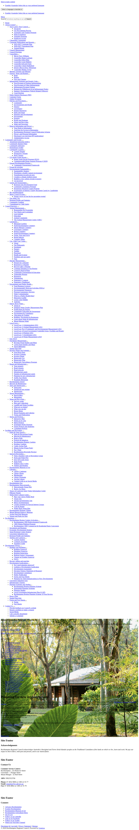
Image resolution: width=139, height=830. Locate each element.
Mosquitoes (18, 397)
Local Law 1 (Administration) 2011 (26, 325)
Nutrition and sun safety (22, 257)
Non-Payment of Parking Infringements (27, 83)
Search (3, 19)
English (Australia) (24, 5)
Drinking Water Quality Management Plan (28, 307)
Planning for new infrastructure (24, 376)
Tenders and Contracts (17, 538)
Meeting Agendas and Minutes (20, 71)
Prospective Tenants (21, 153)
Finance (16, 107)
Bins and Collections (21, 403)
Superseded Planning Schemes (24, 588)
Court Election (19, 93)
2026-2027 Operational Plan (23, 46)
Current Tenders (19, 540)
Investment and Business (18, 528)
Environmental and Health (23, 105)
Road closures (19, 368)
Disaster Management (17, 261)
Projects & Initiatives (21, 440)
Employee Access (20, 38)
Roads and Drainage (21, 120)
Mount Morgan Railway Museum (21, 512)
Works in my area (20, 421)
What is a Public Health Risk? (24, 296)
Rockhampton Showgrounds (19, 485)
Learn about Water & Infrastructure (26, 319)
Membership (18, 475)
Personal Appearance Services (24, 292)
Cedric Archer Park (20, 446)
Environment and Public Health (20, 284)
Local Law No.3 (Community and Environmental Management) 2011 (38, 329)
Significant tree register (22, 389)
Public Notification (20, 575)
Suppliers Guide (19, 543)
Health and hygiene (20, 255)
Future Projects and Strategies (24, 426)
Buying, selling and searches (19, 561)
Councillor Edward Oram (22, 64)
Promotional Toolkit (16, 148)
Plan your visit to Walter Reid (24, 497)
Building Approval (20, 549)
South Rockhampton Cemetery (24, 233)
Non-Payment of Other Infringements (27, 85)
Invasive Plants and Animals (19, 350)
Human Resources (20, 110)
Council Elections (16, 52)
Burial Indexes (19, 237)
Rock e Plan (14, 596)
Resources (17, 276)
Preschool (17, 253)
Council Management (17, 50)
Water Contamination (21, 294)
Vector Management (16, 393)
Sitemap (35, 826)
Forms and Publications (22, 415)
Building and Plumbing (18, 547)
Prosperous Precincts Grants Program (26, 189)
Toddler (16, 251)
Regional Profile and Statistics (20, 200)
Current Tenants (19, 151)
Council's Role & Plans (22, 270)
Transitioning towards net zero (24, 175)
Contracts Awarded (20, 542)
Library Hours (19, 473)
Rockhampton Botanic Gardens (25, 442)
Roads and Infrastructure (18, 364)
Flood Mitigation (19, 346)
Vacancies (17, 29)
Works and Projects (16, 417)
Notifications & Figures (22, 309)
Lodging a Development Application (26, 567)
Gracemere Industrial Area (19, 534)
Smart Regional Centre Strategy (20, 532)
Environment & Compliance (23, 313)
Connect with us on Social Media (25, 481)
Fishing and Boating (21, 465)
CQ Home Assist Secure (18, 157)
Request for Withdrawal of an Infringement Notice (31, 89)
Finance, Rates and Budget (19, 73)
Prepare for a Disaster (21, 263)
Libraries (13, 469)
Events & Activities (16, 167)
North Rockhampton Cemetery (24, 226)
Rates (16, 75)
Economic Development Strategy (21, 530)
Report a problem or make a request (22, 610)
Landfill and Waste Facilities (23, 405)
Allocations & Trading (21, 315)
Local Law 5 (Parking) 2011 (23, 333)
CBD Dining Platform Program (24, 524)
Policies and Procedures (18, 101)
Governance (18, 109)
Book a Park (18, 438)
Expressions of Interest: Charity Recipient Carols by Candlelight (36, 190)
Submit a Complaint (16, 616)
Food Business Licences (22, 286)
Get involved (18, 181)
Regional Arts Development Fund (25, 185)
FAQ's (16, 559)
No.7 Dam (17, 450)
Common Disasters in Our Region (25, 268)
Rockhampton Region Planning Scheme (27, 586)
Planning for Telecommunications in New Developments (33, 579)
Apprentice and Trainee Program (25, 32)
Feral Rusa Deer (19, 352)
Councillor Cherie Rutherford (24, 66)
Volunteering (18, 278)
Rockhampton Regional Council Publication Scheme (32, 132)
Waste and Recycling (21, 122)
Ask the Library (19, 479)
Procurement (18, 116)
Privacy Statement (25, 826)
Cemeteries (13, 222)
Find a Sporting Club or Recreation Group (28, 456)
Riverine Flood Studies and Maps (25, 343)
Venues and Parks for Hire (19, 516)
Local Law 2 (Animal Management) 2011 (28, 327)
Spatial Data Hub (15, 348)
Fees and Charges (20, 79)
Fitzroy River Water (16, 304)
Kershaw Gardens (20, 444)
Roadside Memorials (21, 380)
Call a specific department (18, 614)
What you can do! (20, 409)
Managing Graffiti (20, 298)
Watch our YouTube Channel (15, 822)
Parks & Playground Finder (23, 434)
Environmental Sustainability (19, 169)
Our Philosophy (19, 245)
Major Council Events (17, 194)
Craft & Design (19, 506)
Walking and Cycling (21, 464)
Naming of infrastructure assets (24, 374)
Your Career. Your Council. (19, 27)
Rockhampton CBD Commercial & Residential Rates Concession (36, 526)
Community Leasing (17, 150)
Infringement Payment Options (24, 87)
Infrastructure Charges (17, 582)
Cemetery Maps (19, 239)
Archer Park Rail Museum (19, 514)
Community (18, 103)
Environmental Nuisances (22, 290)
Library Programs (20, 477)
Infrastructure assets (20, 372)
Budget (16, 77)
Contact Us (9, 606)
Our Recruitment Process (22, 31)
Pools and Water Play (21, 458)
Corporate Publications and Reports (22, 42)
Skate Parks (18, 462)
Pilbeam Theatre (15, 493)
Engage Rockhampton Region (20, 163)
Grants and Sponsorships (18, 183)
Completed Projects (20, 428)
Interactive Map (19, 419)
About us (17, 306)
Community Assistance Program (25, 187)
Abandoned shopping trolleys (20, 142)
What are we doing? (21, 407)
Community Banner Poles (18, 144)
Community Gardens (17, 202)
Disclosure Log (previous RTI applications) (29, 136)
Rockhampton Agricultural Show (16, 813)
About (16, 243)
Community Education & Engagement (27, 311)
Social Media (14, 612)
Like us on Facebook (12, 818)
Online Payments (15, 99)
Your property (18, 366)
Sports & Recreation (16, 454)
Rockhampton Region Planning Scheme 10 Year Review (33, 594)
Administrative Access (21, 138)
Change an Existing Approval (24, 557)
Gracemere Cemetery (21, 229)
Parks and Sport (19, 112)
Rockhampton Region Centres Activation (24, 520)
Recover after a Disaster (22, 267)
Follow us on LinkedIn (13, 817)
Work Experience (20, 34)
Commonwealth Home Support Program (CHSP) (31, 161)
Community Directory (17, 146)
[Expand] (17, 25)
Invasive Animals (20, 354)
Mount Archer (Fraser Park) (23, 448)
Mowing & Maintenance (18, 384)
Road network (19, 370)
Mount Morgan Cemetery (22, 228)
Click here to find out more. (10, 630)
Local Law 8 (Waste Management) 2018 (28, 337)
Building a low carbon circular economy (27, 179)
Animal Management (17, 208)
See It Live (9, 815)
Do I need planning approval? (24, 565)
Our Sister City (15, 198)
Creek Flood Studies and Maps (24, 345)
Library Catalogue (20, 471)
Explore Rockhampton (13, 809)
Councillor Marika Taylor (22, 70)
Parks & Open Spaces (17, 432)
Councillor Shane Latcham (23, 58)
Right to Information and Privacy (21, 126)
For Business (9, 518)
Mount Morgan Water (21, 321)
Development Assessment (22, 569)
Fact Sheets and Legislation (23, 212)
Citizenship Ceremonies (18, 40)
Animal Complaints (20, 218)
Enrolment (17, 247)
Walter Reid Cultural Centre (19, 495)
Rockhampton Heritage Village (20, 510)
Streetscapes (18, 391)
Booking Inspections (21, 553)
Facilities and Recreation (13, 430)
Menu (3, 17)
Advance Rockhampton (13, 807)
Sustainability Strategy (21, 171)
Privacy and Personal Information (25, 134)
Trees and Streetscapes (17, 386)
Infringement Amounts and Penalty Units (24, 81)
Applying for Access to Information (26, 130)
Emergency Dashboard (22, 282)
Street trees (17, 387)
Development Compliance (23, 573)
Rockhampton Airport (17, 382)
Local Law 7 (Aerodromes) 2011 (25, 335)
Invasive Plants (19, 356)
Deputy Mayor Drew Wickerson (25, 68)
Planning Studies (19, 590)
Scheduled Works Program (23, 425)
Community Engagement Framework (26, 165)
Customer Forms (15, 97)
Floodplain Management (18, 341)
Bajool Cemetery (20, 231)
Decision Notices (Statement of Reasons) (28, 571)
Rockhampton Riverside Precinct (25, 452)
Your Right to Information (23, 128)
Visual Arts (18, 499)
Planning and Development (23, 114)
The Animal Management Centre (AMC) (28, 220)
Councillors (13, 54)
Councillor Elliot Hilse (21, 60)
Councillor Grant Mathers (22, 62)
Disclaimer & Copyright (9, 826)
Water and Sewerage (21, 124)
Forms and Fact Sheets (21, 577)
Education (17, 216)
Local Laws (14, 323)
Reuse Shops (18, 411)
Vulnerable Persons (20, 274)
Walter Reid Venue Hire (22, 508)
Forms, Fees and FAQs (22, 235)
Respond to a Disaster (21, 265)
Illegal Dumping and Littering (24, 413)
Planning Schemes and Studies (20, 584)
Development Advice (12, 545)
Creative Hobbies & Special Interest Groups (29, 504)
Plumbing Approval (20, 551)
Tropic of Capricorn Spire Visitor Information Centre (28, 491)
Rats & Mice (18, 395)
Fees (15, 259)
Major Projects (19, 423)
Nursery (16, 249)
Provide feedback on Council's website (23, 608)
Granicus (42, 828)
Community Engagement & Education (27, 272)
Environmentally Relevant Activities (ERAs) (29, 288)
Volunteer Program (20, 36)
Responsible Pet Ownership (23, 210)
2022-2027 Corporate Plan (23, 44)
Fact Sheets (18, 604)
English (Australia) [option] (24, 13)
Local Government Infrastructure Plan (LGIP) (29, 592)
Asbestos (17, 302)
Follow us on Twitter (12, 820)
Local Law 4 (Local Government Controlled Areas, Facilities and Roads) (39, 331)
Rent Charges (18, 155)
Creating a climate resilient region (25, 177)
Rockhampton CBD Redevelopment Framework (30, 522)
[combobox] (12, 9)
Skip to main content (8, 2)
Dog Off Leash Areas (21, 460)
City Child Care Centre (17, 241)
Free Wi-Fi (13, 339)
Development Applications (19, 563)
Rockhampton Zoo (16, 483)
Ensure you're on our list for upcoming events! (30, 196)
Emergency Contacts (21, 280)
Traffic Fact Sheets (20, 378)
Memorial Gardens (20, 224)
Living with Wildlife (21, 300)
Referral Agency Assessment (24, 555)
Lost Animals (18, 214)
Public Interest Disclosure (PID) (20, 95)
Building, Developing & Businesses (26, 317)
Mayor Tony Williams (21, 56)
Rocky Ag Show (19, 489)
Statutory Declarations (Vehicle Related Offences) (31, 91)
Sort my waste (19, 401)
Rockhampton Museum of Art (20, 467)
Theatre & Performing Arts (23, 501)
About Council (10, 25)
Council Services (11, 206)
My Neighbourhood (16, 192)
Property (17, 118)
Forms (16, 602)
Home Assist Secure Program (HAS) (26, 159)
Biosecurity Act (19, 358)
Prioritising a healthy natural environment (28, 173)
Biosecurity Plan (19, 360)
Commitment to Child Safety (19, 204)
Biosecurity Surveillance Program (25, 362)
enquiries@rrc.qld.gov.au (14, 784)
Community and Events (13, 140)
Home (3, 633)
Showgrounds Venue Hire (23, 487)
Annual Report (19, 48)
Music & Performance (21, 503)
